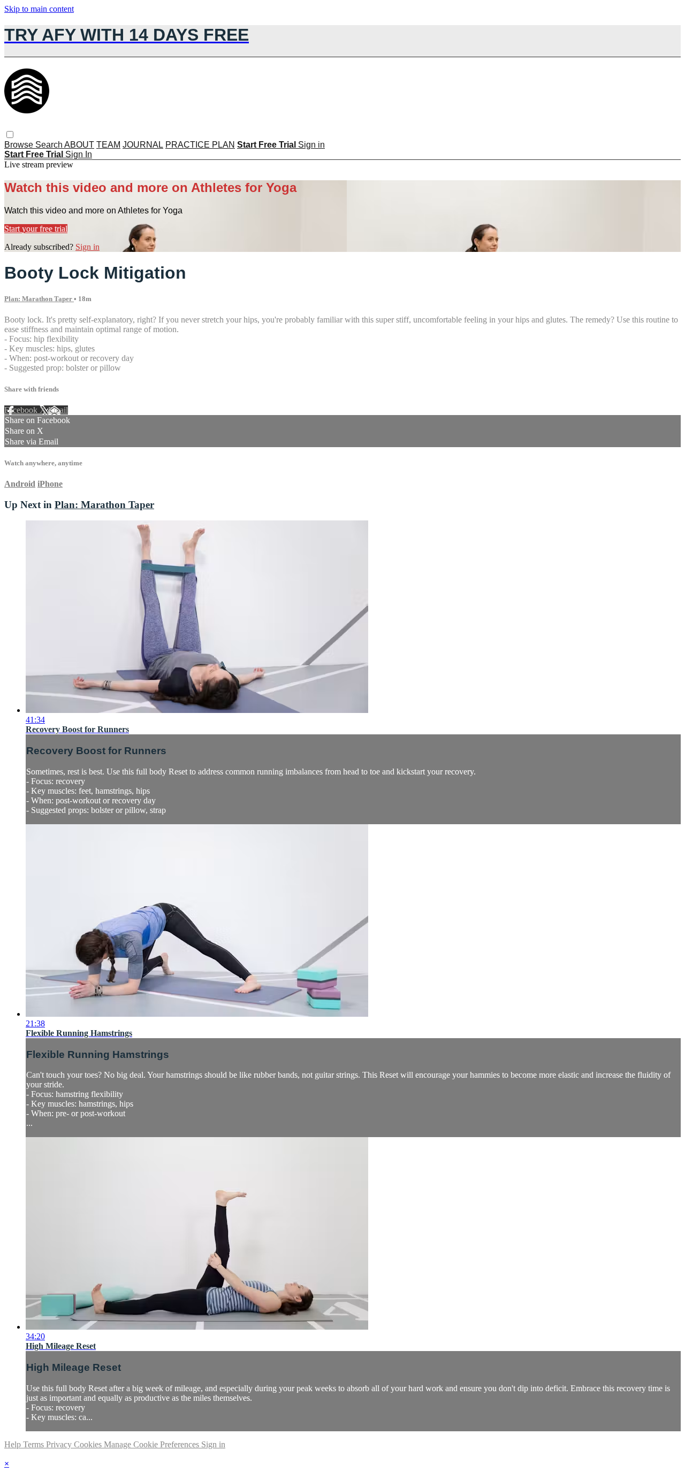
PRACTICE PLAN (200, 144)
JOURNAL (143, 144)
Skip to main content (39, 8)
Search (49, 144)
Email (58, 410)
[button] (9, 134)
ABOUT (79, 144)
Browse (19, 144)
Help (13, 1444)
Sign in (311, 144)
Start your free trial (35, 228)
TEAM (108, 144)
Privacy (60, 1444)
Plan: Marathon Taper (39, 299)
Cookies (89, 1444)
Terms (34, 1444)
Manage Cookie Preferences (152, 1444)
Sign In (78, 154)
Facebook (22, 410)
